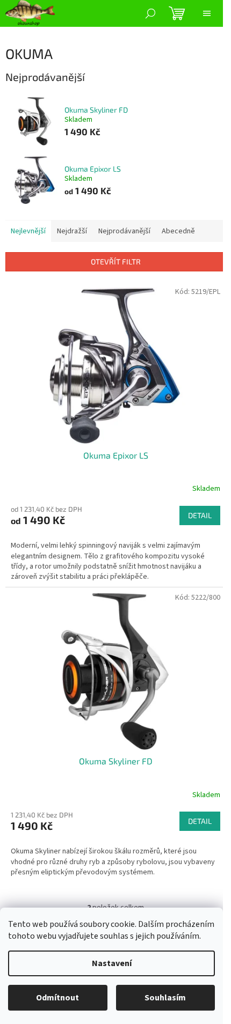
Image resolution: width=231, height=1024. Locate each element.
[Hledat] (150, 13)
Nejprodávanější (124, 231)
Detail (200, 515)
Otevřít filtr (116, 261)
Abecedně (178, 231)
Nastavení (112, 963)
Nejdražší (72, 231)
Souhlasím (165, 998)
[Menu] (207, 13)
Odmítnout (57, 998)
